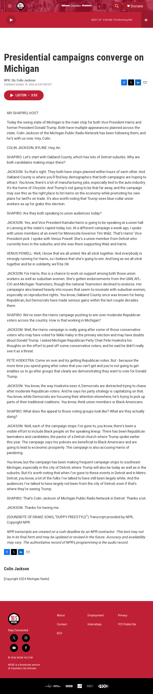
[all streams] (147, 20)
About (61, 615)
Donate (137, 6)
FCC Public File (127, 624)
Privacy (122, 615)
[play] (11, 20)
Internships (95, 624)
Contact (62, 624)
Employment (96, 615)
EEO (59, 633)
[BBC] (69, 686)
